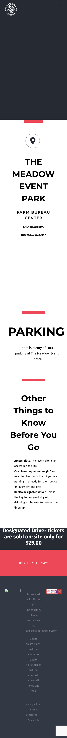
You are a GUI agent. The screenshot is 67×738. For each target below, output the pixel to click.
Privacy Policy (33, 704)
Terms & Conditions (32, 712)
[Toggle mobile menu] (60, 5)
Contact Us (33, 720)
